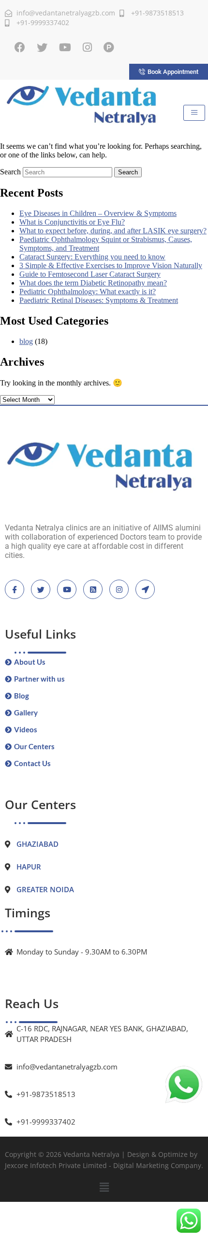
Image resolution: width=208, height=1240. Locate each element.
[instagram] (119, 589)
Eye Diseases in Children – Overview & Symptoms (98, 213)
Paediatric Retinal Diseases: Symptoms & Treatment (98, 300)
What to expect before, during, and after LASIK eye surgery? (113, 231)
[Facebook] (20, 47)
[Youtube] (65, 47)
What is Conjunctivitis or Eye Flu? (72, 222)
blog (26, 341)
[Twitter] (42, 47)
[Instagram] (87, 47)
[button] (104, 1187)
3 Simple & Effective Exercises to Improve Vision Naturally (110, 265)
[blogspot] (93, 589)
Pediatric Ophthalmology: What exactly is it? (87, 291)
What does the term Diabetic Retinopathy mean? (93, 283)
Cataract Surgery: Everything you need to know (92, 257)
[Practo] (109, 47)
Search (10, 172)
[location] (145, 589)
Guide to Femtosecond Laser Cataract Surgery (90, 274)
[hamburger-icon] (194, 113)
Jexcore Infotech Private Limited (56, 1165)
